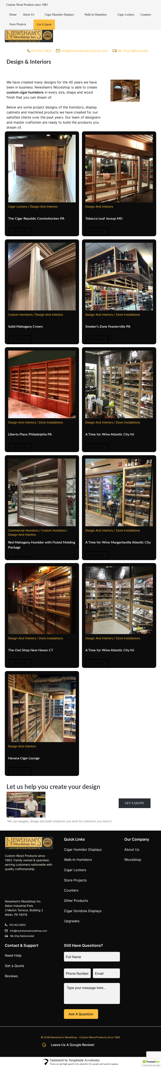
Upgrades (71, 921)
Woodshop (132, 859)
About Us (28, 14)
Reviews (11, 976)
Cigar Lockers (125, 14)
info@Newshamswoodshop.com (84, 51)
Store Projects (17, 24)
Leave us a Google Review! (72, 1045)
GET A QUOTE (134, 803)
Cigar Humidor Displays (59, 14)
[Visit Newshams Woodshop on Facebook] (98, 1045)
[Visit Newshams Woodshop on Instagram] (106, 1045)
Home (13, 14)
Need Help (13, 955)
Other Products (76, 900)
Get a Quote (14, 966)
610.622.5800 (41, 51)
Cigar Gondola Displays (82, 911)
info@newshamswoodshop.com (28, 930)
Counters (145, 14)
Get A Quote (44, 24)
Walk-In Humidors (95, 14)
